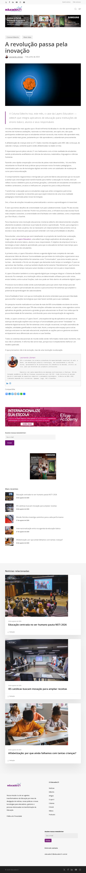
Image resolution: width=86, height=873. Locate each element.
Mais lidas (27, 37)
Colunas (51, 803)
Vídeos (51, 811)
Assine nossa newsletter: (15, 433)
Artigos (11, 707)
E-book (51, 807)
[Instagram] (10, 383)
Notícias (11, 578)
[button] (80, 9)
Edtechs (51, 792)
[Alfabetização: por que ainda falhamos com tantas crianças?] (43, 733)
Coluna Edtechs (13, 37)
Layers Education (24, 239)
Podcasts (52, 815)
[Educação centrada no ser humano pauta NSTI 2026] (43, 605)
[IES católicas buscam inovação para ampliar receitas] (43, 669)
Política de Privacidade (14, 816)
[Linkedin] (7, 383)
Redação (12, 632)
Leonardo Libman (16, 57)
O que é (51, 799)
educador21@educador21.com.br (56, 854)
